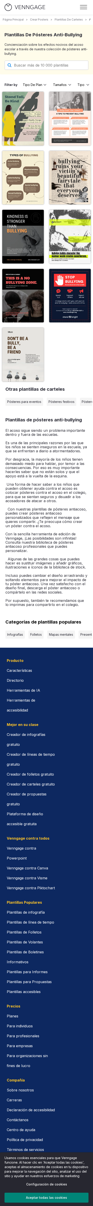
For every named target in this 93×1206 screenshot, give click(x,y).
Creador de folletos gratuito (30, 774)
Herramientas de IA (23, 690)
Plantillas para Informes (27, 972)
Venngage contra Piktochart (31, 888)
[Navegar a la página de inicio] (25, 7)
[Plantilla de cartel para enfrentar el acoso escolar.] (23, 118)
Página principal (13, 19)
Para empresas (20, 1046)
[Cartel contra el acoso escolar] (70, 177)
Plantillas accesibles (24, 991)
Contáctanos (17, 1120)
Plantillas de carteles (69, 19)
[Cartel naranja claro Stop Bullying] (70, 118)
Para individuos (20, 1026)
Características (19, 670)
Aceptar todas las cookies (46, 1197)
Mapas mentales (61, 634)
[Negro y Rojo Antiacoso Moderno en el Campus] (23, 295)
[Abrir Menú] (83, 7)
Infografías (15, 634)
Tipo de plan (32, 85)
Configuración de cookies (46, 1184)
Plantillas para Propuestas (29, 982)
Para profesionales (23, 1036)
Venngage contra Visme (27, 878)
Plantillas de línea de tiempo (30, 922)
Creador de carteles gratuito (31, 784)
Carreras (14, 1100)
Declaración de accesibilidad (31, 1110)
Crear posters (39, 19)
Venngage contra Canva (27, 868)
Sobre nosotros (20, 1090)
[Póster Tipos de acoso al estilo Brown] (23, 177)
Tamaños (60, 85)
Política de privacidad (25, 1139)
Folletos (36, 634)
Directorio (15, 680)
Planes (12, 1016)
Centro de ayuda (21, 1129)
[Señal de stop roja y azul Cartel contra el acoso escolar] (70, 295)
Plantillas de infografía (26, 912)
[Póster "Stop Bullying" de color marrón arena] (23, 354)
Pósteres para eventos (24, 402)
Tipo (80, 85)
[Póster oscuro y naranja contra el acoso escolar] (23, 236)
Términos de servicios (25, 1149)
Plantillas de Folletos (24, 932)
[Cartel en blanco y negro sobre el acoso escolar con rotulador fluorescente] (70, 236)
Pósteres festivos (61, 402)
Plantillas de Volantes (25, 942)
